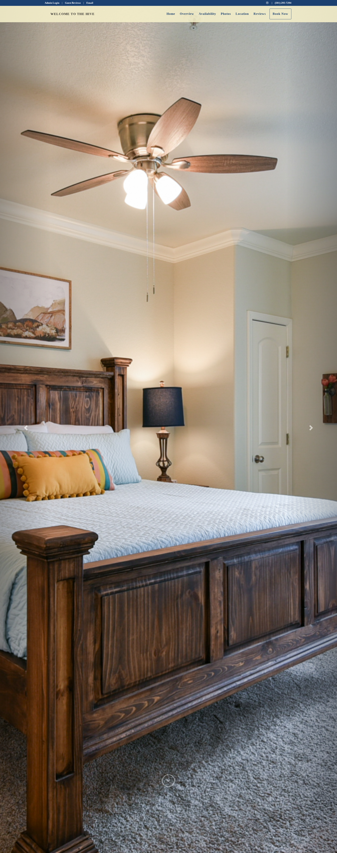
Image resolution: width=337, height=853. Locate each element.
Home (171, 13)
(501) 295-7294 (283, 3)
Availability (207, 13)
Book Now (280, 13)
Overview (187, 13)
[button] (25, 426)
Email (89, 3)
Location (242, 13)
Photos (226, 13)
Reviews (260, 13)
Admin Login (52, 3)
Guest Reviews (73, 3)
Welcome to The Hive (73, 14)
